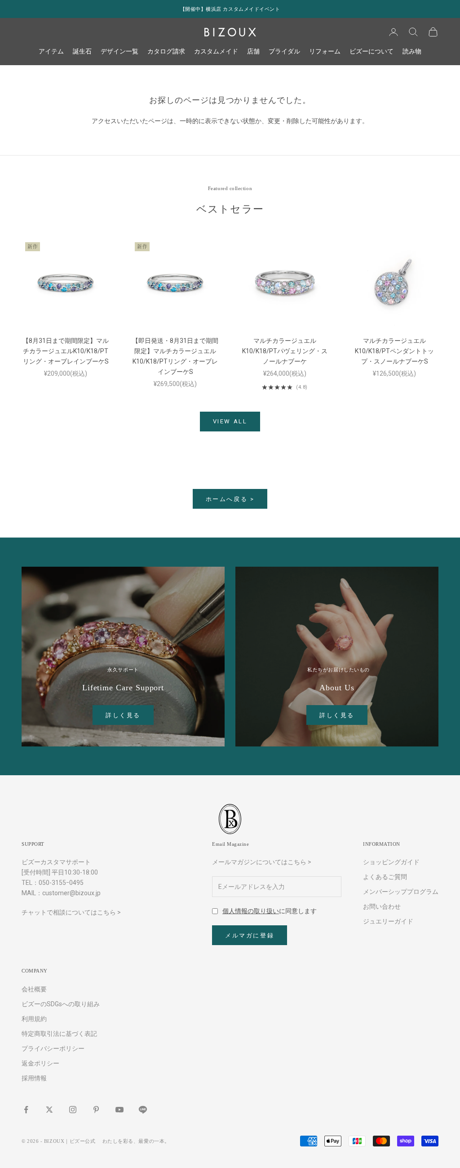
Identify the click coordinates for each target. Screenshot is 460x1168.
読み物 (411, 51)
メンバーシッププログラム (400, 891)
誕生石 (82, 51)
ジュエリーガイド (388, 921)
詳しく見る (123, 715)
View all (230, 421)
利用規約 (34, 1018)
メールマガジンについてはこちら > (261, 862)
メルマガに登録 (249, 935)
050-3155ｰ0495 (61, 882)
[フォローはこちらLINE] (142, 1109)
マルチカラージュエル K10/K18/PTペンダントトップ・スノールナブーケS (394, 351)
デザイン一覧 (119, 51)
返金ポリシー (40, 1063)
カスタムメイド (216, 51)
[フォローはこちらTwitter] (49, 1109)
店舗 (253, 51)
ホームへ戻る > (230, 499)
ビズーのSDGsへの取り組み (61, 1004)
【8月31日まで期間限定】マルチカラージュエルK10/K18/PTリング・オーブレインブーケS (65, 351)
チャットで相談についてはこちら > (71, 912)
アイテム (51, 51)
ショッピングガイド (391, 862)
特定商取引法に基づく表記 (59, 1033)
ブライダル (284, 51)
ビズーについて (371, 51)
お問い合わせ (382, 906)
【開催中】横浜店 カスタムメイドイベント (230, 9)
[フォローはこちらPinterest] (96, 1109)
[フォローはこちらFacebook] (26, 1109)
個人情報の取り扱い (250, 911)
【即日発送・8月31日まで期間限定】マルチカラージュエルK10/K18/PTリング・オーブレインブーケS (175, 356)
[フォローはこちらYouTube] (119, 1109)
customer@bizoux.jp (71, 893)
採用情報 (34, 1078)
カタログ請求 (166, 51)
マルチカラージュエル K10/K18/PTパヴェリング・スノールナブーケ (284, 351)
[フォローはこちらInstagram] (72, 1109)
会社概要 (34, 989)
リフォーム (325, 51)
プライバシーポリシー (53, 1048)
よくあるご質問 (385, 876)
